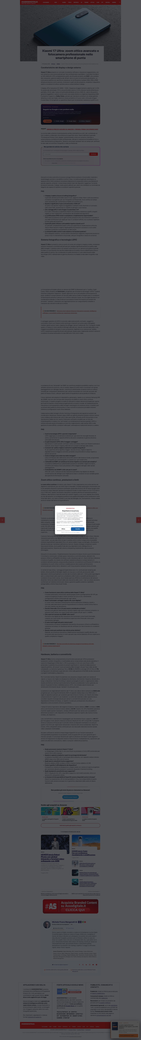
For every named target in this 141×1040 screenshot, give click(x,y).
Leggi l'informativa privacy (77, 525)
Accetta (77, 529)
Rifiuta (63, 529)
